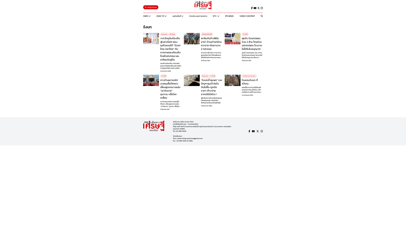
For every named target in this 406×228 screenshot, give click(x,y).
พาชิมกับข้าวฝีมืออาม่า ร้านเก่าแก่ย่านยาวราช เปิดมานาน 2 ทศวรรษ (211, 43)
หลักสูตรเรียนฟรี (207, 34)
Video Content (247, 16)
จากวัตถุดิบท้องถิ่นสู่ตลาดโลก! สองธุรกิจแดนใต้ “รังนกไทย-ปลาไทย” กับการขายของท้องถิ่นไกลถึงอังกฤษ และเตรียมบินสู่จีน (170, 48)
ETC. (215, 16)
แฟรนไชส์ (177, 16)
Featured (164, 34)
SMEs (145, 16)
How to (160, 16)
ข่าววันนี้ (245, 34)
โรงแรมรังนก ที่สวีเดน (250, 82)
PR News (229, 16)
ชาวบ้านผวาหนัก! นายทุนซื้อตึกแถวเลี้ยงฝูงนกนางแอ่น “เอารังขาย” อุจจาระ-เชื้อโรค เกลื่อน (170, 89)
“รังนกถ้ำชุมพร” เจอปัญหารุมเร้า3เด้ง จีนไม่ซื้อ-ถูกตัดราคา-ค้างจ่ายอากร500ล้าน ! (211, 87)
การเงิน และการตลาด (198, 16)
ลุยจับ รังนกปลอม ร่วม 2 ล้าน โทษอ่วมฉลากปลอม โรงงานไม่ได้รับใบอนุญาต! (252, 43)
